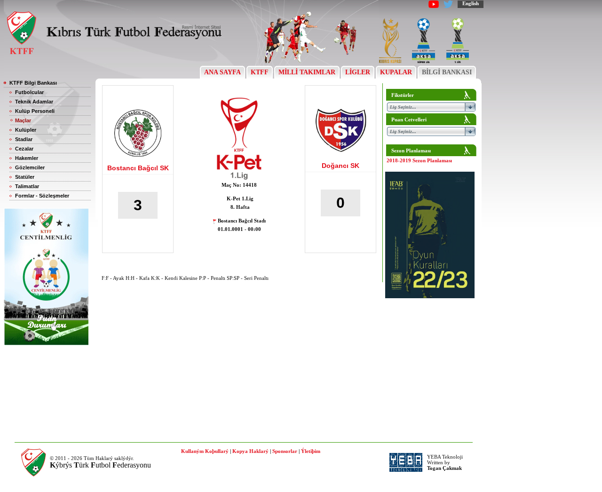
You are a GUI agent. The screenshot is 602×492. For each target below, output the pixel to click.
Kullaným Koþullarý (205, 451)
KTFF (259, 72)
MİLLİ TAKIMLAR (307, 72)
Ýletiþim (310, 451)
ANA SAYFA (222, 72)
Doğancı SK (340, 165)
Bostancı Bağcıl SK (138, 168)
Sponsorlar (284, 451)
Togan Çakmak (444, 468)
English (470, 3)
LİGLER (357, 72)
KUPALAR (396, 72)
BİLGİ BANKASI (447, 72)
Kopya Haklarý (250, 451)
